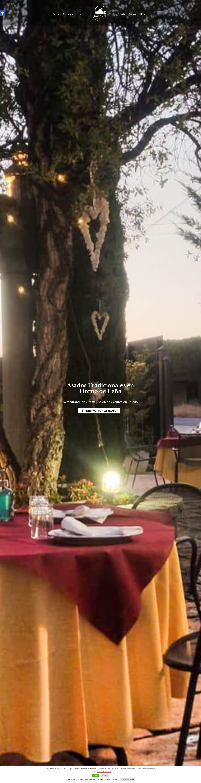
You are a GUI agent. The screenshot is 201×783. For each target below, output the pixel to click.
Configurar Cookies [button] (128, 779)
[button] (2, 13)
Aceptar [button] (95, 775)
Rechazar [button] (105, 775)
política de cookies (104, 772)
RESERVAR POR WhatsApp (100, 410)
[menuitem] (56, 14)
